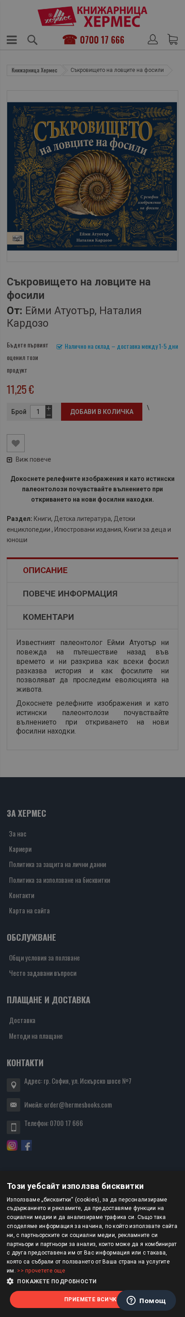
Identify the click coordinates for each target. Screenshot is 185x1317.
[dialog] (92, 1244)
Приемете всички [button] (92, 1299)
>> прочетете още (41, 1271)
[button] (92, 1281)
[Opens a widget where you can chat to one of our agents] (146, 1301)
